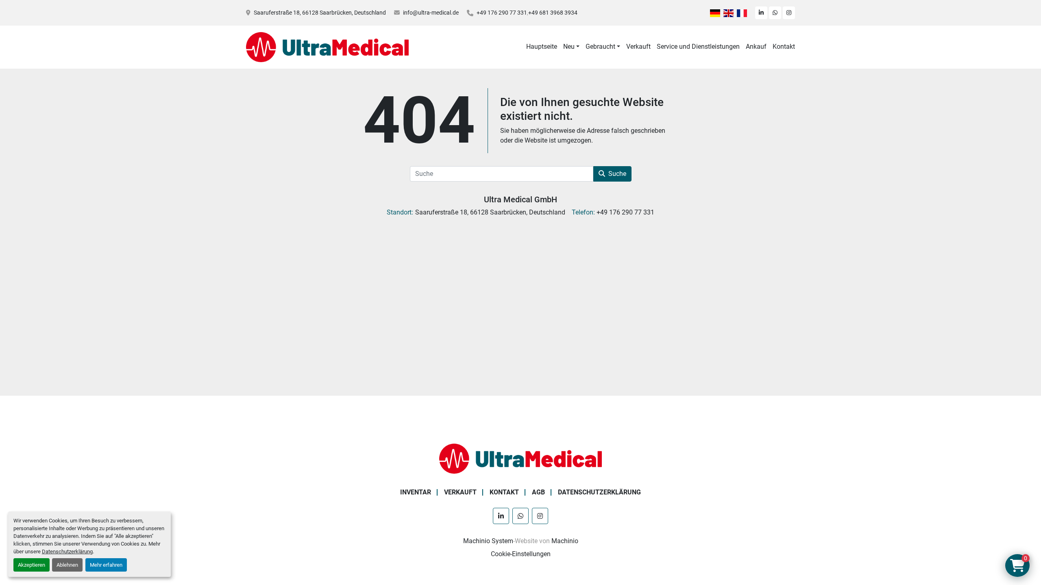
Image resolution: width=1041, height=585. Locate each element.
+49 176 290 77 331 (502, 12)
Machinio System (488, 541)
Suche (617, 174)
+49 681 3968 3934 (552, 12)
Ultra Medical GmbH (520, 199)
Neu (569, 46)
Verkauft (638, 46)
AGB (538, 492)
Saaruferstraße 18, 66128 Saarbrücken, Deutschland (320, 12)
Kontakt (784, 46)
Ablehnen (67, 565)
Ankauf (756, 46)
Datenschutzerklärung (67, 551)
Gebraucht (600, 46)
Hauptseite (541, 46)
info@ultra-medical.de (431, 12)
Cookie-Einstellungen (521, 554)
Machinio (564, 541)
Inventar (415, 492)
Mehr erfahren (106, 565)
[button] (571, 47)
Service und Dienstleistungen (698, 46)
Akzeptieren (31, 565)
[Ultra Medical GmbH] (520, 458)
